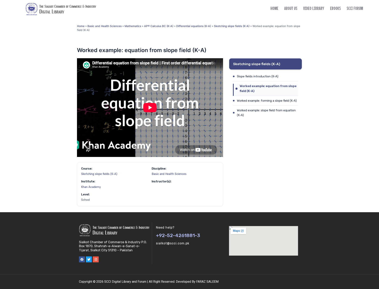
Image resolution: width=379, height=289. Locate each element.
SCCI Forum (355, 8)
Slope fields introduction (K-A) (257, 76)
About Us (290, 8)
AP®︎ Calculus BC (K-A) (158, 26)
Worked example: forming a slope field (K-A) (267, 100)
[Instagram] (96, 259)
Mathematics (133, 26)
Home (274, 8)
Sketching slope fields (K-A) (232, 26)
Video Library (313, 8)
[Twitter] (89, 259)
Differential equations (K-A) (193, 26)
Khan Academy (91, 187)
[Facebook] (82, 259)
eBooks (335, 8)
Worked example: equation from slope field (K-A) (268, 88)
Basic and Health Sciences (104, 26)
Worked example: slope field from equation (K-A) (266, 113)
